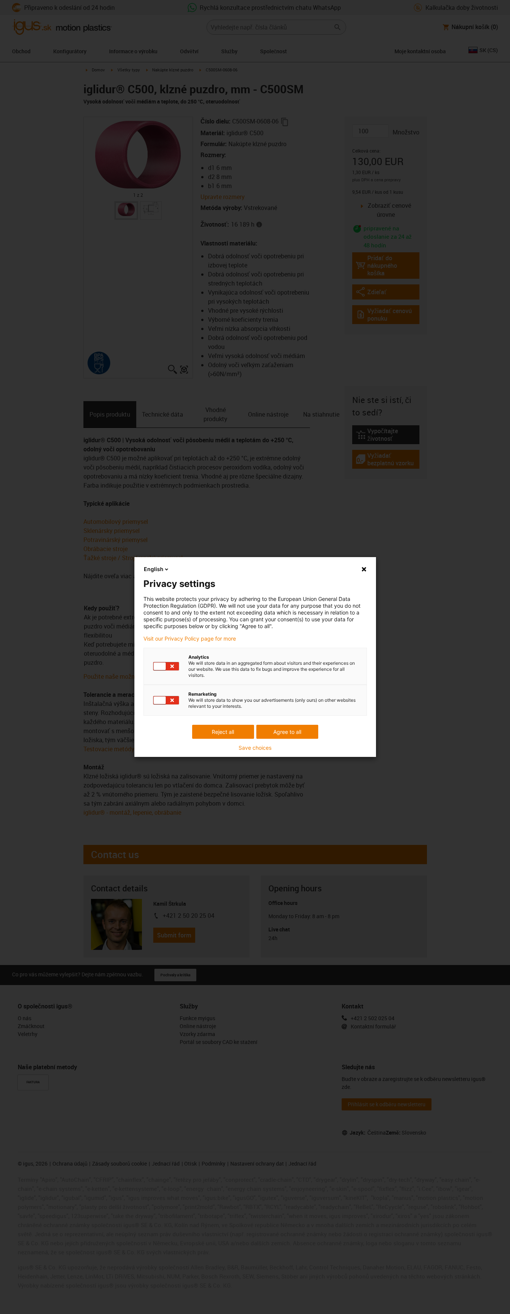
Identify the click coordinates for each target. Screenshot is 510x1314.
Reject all (223, 732)
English (153, 569)
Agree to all (287, 732)
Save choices (255, 748)
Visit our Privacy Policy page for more (189, 639)
